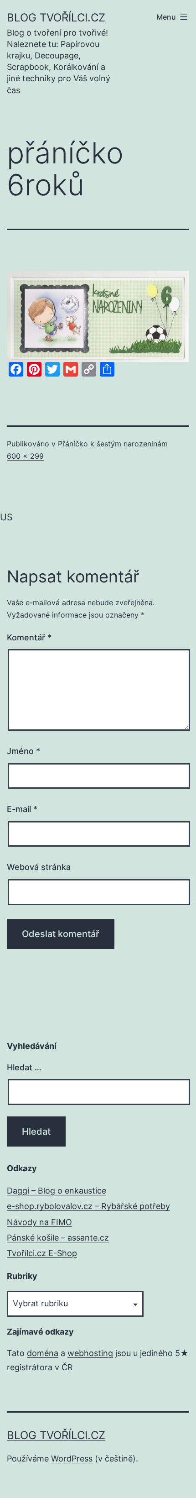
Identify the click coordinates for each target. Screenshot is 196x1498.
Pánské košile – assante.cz (58, 1237)
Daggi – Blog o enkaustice (56, 1190)
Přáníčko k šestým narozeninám (113, 443)
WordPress (72, 1458)
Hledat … (24, 1067)
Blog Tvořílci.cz (56, 17)
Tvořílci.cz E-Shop (42, 1253)
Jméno (23, 751)
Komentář (29, 637)
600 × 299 (25, 456)
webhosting (90, 1353)
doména (42, 1353)
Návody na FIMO (39, 1222)
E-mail (22, 809)
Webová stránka (39, 867)
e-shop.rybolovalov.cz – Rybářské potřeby (88, 1206)
